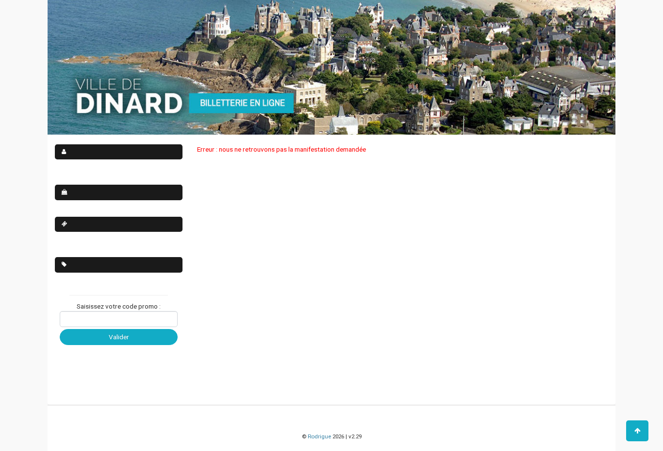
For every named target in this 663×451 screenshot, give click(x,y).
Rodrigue (319, 436)
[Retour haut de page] (637, 430)
